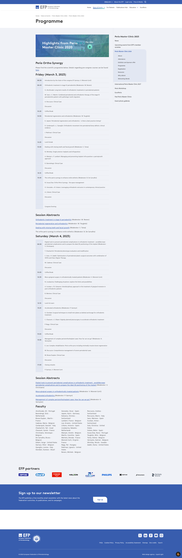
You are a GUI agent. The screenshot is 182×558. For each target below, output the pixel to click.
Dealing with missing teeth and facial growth (52, 228)
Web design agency (148, 554)
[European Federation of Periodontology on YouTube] (156, 535)
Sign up (100, 500)
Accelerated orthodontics (45, 395)
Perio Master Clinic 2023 (127, 36)
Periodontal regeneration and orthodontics (52, 224)
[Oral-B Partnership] (40, 474)
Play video (89, 42)
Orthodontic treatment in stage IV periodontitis (53, 220)
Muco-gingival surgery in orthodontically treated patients (57, 391)
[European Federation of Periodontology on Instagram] (161, 535)
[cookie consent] (178, 554)
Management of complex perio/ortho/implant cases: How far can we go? (63, 399)
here (37, 70)
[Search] (145, 2)
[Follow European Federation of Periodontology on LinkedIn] (145, 535)
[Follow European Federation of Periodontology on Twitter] (140, 535)
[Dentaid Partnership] (23, 474)
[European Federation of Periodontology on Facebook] (151, 535)
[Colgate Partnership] (57, 474)
